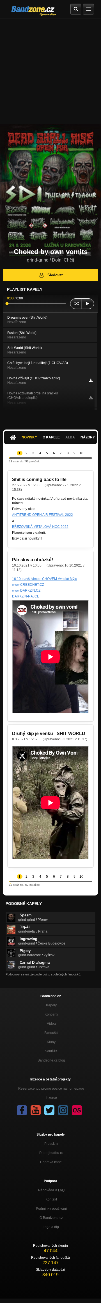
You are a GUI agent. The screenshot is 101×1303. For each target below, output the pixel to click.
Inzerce (51, 1098)
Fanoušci (51, 1033)
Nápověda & (51, 1190)
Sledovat (55, 275)
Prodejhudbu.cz (51, 1153)
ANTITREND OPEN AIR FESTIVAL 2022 (42, 515)
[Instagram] (63, 1110)
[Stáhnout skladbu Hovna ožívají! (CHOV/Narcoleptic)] (91, 380)
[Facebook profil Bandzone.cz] (22, 1110)
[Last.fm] (77, 1110)
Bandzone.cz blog (51, 1060)
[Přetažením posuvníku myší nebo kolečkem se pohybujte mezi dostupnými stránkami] (9, 457)
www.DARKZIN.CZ (26, 590)
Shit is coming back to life (39, 479)
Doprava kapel (51, 1162)
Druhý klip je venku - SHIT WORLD (48, 733)
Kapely (51, 1005)
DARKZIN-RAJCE (25, 596)
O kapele (51, 437)
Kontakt (51, 1199)
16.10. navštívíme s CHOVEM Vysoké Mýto (44, 579)
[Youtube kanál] (36, 1110)
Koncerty (51, 1014)
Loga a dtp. (51, 1227)
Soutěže (51, 1051)
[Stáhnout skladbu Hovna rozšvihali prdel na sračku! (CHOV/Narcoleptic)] (91, 398)
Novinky (29, 437)
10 (81, 453)
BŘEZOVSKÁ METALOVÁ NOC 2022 (40, 527)
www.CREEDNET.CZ (28, 585)
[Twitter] (49, 1110)
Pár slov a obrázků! (32, 559)
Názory (88, 437)
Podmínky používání (51, 1209)
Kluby (51, 1042)
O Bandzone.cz (51, 1218)
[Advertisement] (50, 71)
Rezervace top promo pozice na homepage (51, 1088)
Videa (51, 1024)
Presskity (51, 1144)
